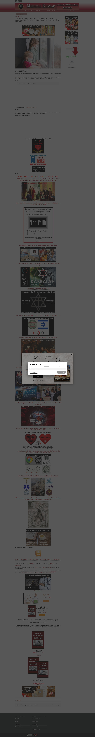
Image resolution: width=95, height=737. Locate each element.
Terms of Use (46, 366)
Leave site (33, 372)
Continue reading (61, 372)
